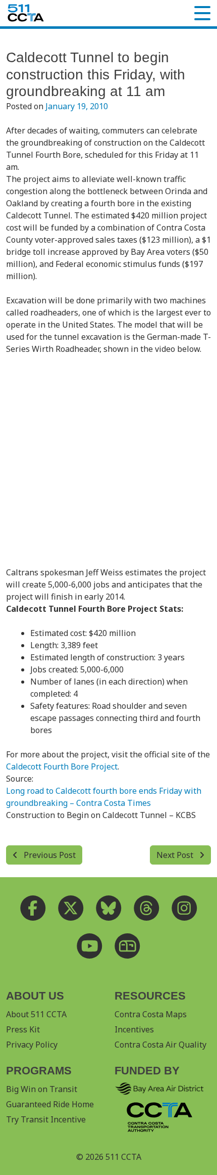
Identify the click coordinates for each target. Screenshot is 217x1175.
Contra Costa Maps (151, 1014)
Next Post (175, 855)
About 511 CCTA (36, 1014)
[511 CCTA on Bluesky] (109, 908)
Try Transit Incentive (46, 1119)
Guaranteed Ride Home (50, 1104)
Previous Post (49, 855)
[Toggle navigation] (202, 13)
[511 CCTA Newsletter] (127, 946)
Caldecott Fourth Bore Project (62, 766)
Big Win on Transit (41, 1089)
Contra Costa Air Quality (160, 1044)
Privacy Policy (32, 1044)
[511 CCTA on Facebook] (33, 908)
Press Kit (23, 1029)
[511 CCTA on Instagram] (184, 908)
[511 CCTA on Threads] (147, 908)
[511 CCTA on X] (71, 908)
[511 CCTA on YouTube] (89, 946)
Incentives (134, 1029)
